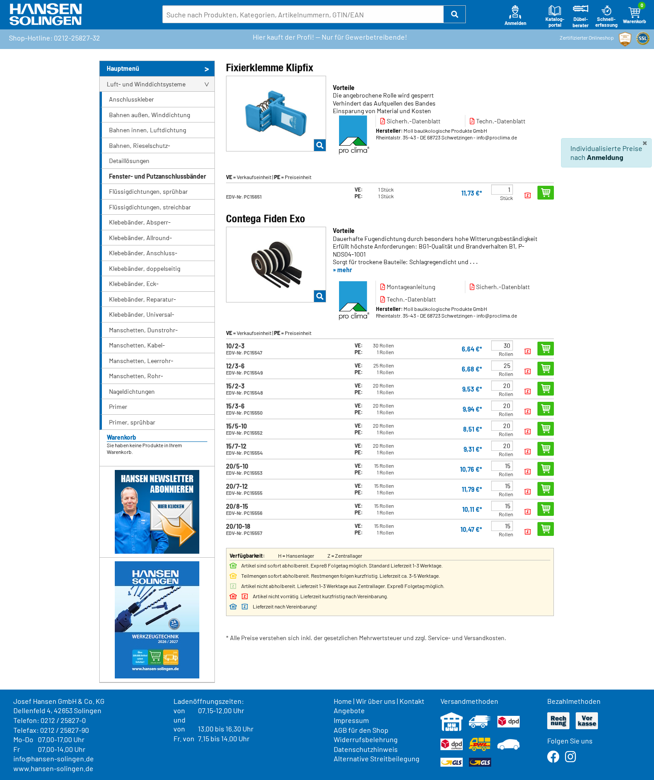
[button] (455, 14)
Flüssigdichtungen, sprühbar (148, 191)
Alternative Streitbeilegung (377, 758)
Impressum (351, 720)
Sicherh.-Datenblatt (412, 121)
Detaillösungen (129, 160)
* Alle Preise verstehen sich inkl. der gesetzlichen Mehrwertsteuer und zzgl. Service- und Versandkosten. (366, 637)
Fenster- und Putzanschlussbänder (157, 176)
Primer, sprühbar (132, 422)
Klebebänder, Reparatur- (142, 299)
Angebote (349, 710)
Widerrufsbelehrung (366, 739)
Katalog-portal (555, 22)
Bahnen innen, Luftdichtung (147, 130)
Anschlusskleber (131, 99)
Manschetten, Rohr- (136, 376)
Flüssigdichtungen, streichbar (150, 207)
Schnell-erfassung (606, 22)
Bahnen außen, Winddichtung (149, 114)
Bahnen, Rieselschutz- (139, 145)
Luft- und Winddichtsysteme (146, 84)
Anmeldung (605, 157)
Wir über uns (376, 701)
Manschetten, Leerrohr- (141, 360)
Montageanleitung (410, 286)
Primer (118, 406)
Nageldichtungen (132, 391)
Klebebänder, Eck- (134, 283)
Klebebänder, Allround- (140, 237)
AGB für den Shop (361, 730)
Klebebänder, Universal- (141, 314)
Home (343, 701)
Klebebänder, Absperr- (140, 222)
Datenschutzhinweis (366, 749)
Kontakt (412, 701)
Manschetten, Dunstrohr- (143, 330)
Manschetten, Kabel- (137, 345)
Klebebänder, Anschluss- (143, 253)
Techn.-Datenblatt (500, 121)
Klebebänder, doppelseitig (144, 268)
